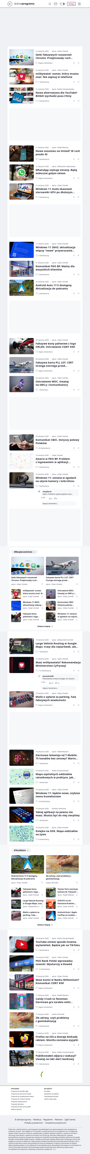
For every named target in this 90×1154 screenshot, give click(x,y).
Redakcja (37, 1119)
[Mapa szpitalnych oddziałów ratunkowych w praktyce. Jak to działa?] (21, 777)
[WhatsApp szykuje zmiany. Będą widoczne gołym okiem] (21, 172)
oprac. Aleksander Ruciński (62, 640)
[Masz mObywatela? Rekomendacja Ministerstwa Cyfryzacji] (21, 665)
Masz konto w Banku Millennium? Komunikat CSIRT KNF (57, 981)
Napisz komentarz (45, 63)
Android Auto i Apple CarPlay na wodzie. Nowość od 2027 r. (67, 913)
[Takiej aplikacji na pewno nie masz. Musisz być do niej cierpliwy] (21, 815)
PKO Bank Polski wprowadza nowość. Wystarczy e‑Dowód (54, 962)
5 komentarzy (43, 197)
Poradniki (47, 1091)
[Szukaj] (50, 4)
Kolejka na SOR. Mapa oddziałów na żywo (57, 832)
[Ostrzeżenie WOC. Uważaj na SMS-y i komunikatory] (21, 384)
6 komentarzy (43, 839)
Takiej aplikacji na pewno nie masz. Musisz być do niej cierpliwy (58, 813)
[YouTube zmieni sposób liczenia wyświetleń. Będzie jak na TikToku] (21, 944)
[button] (79, 4)
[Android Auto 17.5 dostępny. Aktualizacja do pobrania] (21, 288)
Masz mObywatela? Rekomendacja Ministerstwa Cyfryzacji (58, 664)
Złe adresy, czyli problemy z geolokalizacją (58, 877)
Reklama (59, 1119)
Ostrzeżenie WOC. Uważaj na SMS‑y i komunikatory (52, 383)
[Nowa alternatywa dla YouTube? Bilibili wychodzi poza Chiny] (21, 95)
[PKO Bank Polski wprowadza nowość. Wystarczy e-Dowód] (21, 963)
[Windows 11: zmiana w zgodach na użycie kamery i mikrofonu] (21, 480)
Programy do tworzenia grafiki (21, 1107)
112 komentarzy (44, 671)
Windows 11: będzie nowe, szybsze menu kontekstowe (58, 794)
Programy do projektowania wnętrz (22, 1096)
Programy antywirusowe (19, 1102)
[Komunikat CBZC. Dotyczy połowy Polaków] (21, 442)
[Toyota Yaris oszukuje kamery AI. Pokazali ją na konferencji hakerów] (51, 892)
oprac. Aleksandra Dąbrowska (63, 166)
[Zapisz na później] (74, 63)
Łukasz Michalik (52, 883)
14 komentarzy (44, 801)
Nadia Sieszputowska (60, 770)
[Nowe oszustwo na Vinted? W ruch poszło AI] (21, 153)
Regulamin (48, 1119)
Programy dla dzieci (17, 1104)
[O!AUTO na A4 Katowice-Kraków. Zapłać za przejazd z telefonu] (51, 904)
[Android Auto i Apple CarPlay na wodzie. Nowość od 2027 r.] (51, 916)
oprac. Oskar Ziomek (60, 51)
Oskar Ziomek (57, 455)
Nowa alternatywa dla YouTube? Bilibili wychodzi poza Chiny (56, 94)
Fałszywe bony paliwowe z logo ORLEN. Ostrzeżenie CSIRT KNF (56, 345)
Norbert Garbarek (59, 808)
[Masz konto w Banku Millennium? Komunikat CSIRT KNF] (21, 982)
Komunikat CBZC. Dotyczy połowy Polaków (57, 441)
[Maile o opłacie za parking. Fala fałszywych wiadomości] (21, 699)
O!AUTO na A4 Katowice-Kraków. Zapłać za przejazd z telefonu (67, 902)
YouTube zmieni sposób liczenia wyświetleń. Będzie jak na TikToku (58, 943)
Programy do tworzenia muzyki (21, 1094)
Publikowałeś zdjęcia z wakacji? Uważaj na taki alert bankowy (56, 1057)
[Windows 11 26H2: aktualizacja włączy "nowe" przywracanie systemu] (21, 250)
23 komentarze (44, 448)
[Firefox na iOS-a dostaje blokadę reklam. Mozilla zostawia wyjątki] (21, 1039)
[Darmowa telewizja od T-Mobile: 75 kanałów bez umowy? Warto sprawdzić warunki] (21, 758)
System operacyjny (50, 1099)
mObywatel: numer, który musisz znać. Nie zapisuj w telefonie (57, 75)
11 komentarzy (44, 969)
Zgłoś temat (70, 1119)
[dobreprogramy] (26, 3)
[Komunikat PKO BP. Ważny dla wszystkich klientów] (21, 269)
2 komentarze (43, 101)
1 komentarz (43, 390)
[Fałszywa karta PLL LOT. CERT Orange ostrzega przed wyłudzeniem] (21, 365)
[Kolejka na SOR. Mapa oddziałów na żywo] (21, 834)
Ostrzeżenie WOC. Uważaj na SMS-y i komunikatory (66, 592)
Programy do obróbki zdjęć (19, 1091)
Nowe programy (16, 1109)
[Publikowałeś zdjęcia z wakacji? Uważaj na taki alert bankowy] (21, 1058)
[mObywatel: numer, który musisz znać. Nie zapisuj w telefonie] (21, 76)
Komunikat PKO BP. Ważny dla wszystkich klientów (55, 267)
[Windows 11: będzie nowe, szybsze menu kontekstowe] (21, 796)
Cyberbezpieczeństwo (51, 1096)
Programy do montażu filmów (20, 1099)
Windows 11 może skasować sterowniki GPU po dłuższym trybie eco (54, 192)
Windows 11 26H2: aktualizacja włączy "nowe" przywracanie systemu (55, 250)
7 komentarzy (43, 82)
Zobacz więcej (43, 626)
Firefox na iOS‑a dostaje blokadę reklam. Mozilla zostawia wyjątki (57, 1038)
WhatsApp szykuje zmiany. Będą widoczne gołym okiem (56, 171)
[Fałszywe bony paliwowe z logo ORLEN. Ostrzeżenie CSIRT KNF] (21, 346)
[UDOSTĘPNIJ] (78, 63)
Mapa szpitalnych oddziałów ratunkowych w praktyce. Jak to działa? (54, 777)
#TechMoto (20, 850)
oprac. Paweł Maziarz (60, 147)
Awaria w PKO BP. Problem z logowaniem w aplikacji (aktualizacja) (53, 462)
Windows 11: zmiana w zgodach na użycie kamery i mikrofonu (56, 479)
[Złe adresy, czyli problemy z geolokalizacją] (62, 864)
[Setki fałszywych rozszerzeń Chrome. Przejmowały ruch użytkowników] (21, 57)
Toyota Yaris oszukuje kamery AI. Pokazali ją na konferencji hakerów (68, 890)
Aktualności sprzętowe (51, 1094)
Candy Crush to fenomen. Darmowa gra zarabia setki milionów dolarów (53, 1002)
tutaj (54, 1149)
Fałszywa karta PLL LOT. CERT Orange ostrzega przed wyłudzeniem (54, 366)
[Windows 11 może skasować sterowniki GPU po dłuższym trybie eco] (21, 191)
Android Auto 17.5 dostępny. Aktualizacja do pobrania (54, 286)
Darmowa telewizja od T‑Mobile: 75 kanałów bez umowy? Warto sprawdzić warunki (56, 758)
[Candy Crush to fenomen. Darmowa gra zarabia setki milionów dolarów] (21, 1001)
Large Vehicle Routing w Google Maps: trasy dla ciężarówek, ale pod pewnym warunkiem (56, 647)
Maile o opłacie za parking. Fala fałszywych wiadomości (56, 698)
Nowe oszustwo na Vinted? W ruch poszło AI (58, 152)
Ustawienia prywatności (55, 1123)
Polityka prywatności (33, 1123)
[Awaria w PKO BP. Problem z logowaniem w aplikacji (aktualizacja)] (21, 461)
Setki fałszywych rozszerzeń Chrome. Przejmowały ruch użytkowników (54, 58)
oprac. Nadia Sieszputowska (63, 89)
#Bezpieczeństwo (23, 551)
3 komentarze (43, 274)
